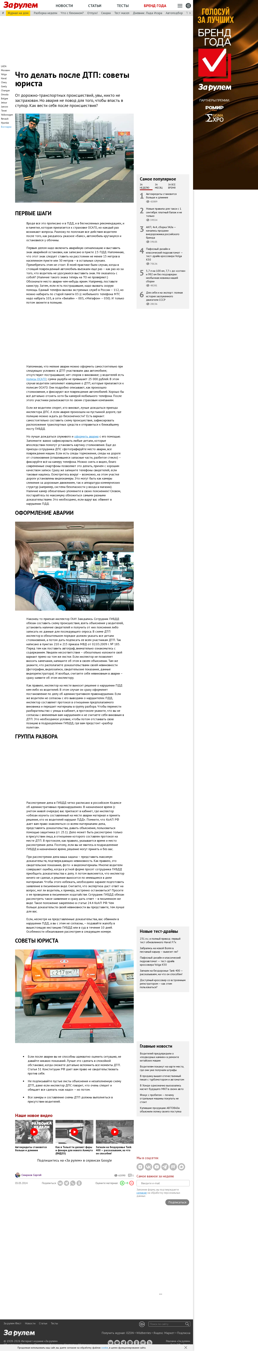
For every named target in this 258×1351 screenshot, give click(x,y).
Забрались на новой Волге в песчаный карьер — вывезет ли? (159, 949)
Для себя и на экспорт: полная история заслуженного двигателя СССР (164, 296)
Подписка (183, 1333)
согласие (142, 1192)
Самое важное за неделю (155, 1176)
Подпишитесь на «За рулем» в (74, 1160)
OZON (130, 1333)
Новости (64, 5)
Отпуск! (92, 13)
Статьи (94, 5)
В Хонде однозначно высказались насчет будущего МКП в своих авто (162, 1086)
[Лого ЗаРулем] (21, 5)
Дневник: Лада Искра (147, 13)
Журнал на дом (18, 13)
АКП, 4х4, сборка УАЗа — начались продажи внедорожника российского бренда (162, 232)
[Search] (187, 1324)
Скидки (106, 13)
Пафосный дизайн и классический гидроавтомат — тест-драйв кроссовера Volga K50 (164, 254)
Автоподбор (174, 13)
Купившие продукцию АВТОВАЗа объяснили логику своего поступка (160, 1109)
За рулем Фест (12, 1323)
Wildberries (143, 1333)
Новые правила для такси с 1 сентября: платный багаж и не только (164, 212)
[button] (186, 1348)
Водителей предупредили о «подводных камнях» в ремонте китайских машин (159, 1056)
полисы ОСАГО (36, 379)
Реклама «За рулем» (178, 1341)
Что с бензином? (72, 13)
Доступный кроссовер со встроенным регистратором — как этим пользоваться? (163, 983)
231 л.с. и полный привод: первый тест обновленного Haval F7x (160, 940)
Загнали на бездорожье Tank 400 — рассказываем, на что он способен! (161, 972)
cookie (104, 1347)
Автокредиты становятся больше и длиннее (161, 195)
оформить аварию (86, 436)
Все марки (6, 126)
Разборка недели (45, 13)
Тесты (123, 5)
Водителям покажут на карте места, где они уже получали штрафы (162, 1067)
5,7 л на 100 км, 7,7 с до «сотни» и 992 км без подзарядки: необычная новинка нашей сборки (166, 276)
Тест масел (121, 13)
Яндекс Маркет (164, 1333)
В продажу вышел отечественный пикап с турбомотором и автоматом (162, 1077)
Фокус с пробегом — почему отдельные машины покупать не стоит (159, 1098)
